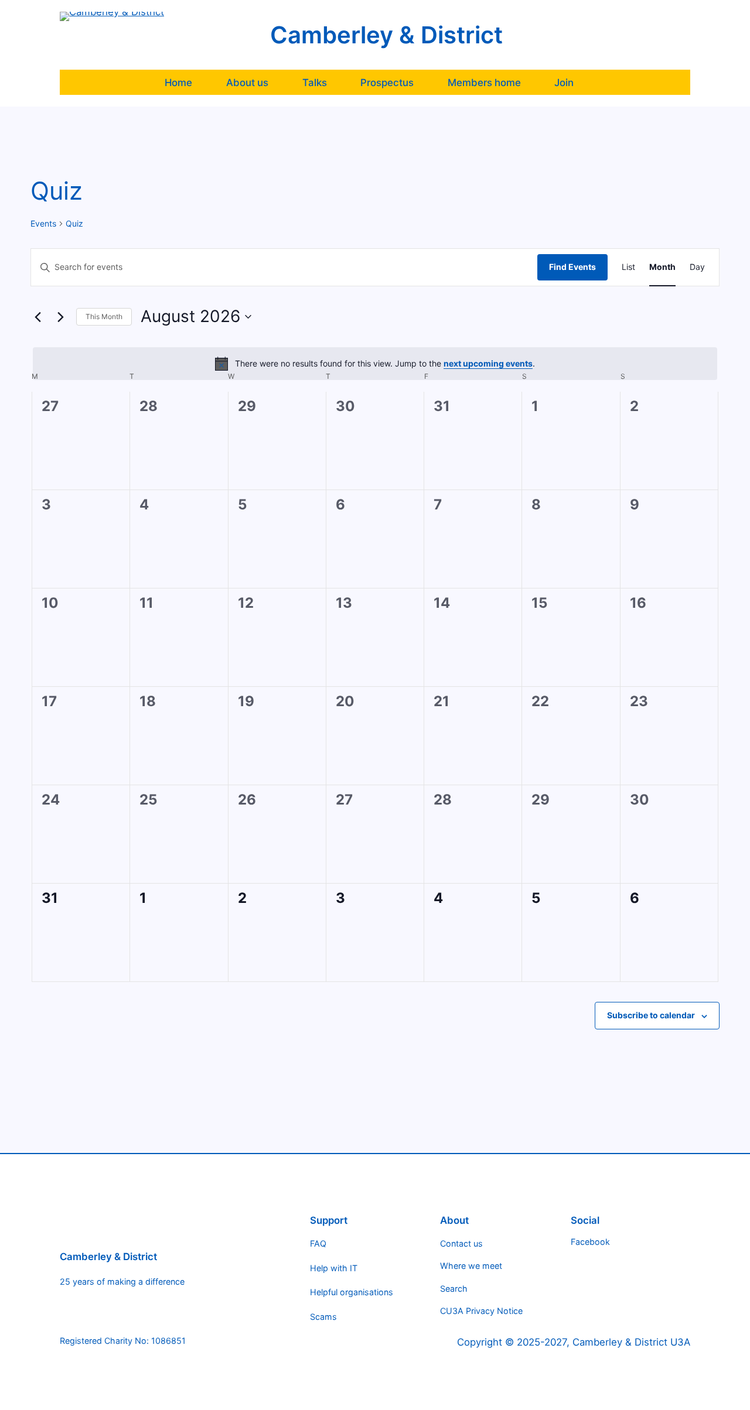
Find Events (572, 267)
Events (43, 223)
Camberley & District (386, 34)
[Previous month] (37, 317)
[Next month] (60, 317)
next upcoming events (488, 363)
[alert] (375, 363)
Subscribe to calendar (651, 1015)
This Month (104, 316)
